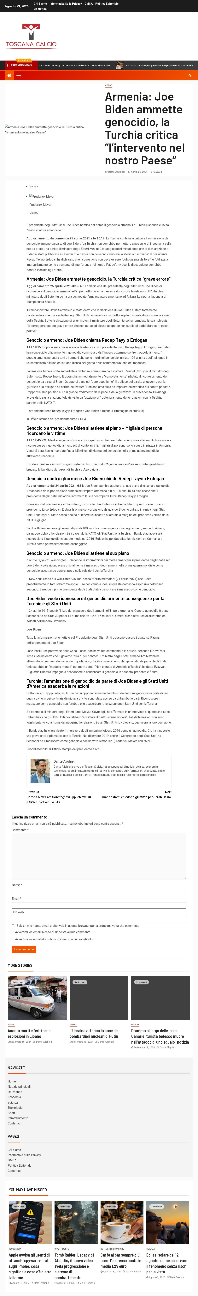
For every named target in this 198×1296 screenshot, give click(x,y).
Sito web (18, 912)
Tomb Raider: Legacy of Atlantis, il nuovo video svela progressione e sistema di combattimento (74, 1266)
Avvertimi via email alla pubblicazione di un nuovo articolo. (54, 939)
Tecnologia (15, 1108)
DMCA (88, 3)
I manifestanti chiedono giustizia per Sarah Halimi (136, 794)
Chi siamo (40, 3)
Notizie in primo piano (112, 1249)
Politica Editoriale (107, 3)
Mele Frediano (41, 1283)
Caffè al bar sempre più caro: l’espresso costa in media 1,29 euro (137, 65)
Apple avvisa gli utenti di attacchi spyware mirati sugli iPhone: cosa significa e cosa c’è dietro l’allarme (30, 1266)
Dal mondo (15, 1092)
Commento (20, 830)
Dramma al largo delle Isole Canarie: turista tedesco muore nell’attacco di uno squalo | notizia (160, 1036)
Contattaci (40, 8)
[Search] (189, 75)
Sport (11, 1113)
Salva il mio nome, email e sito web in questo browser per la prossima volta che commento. (78, 926)
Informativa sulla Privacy (66, 3)
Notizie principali (19, 1086)
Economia (14, 1097)
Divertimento (62, 1249)
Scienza (150, 1249)
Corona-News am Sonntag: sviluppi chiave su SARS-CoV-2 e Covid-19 (58, 797)
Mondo (108, 85)
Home (12, 1081)
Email (16, 898)
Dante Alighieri (116, 172)
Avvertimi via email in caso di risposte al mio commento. (53, 932)
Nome (17, 885)
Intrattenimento (18, 1118)
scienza (13, 1102)
